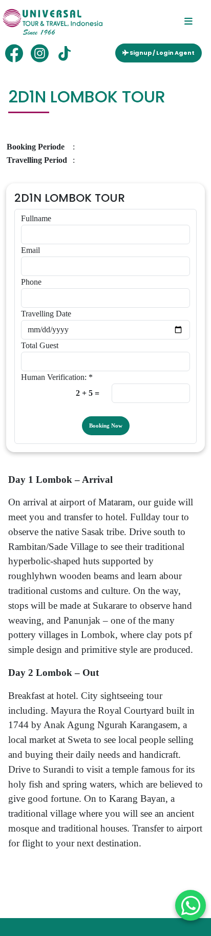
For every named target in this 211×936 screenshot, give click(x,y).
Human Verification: (57, 377)
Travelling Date (46, 313)
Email (30, 250)
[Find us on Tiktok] (65, 53)
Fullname (36, 218)
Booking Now (105, 425)
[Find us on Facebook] (14, 53)
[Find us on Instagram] (40, 53)
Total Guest (39, 345)
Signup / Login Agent (162, 53)
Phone (31, 282)
